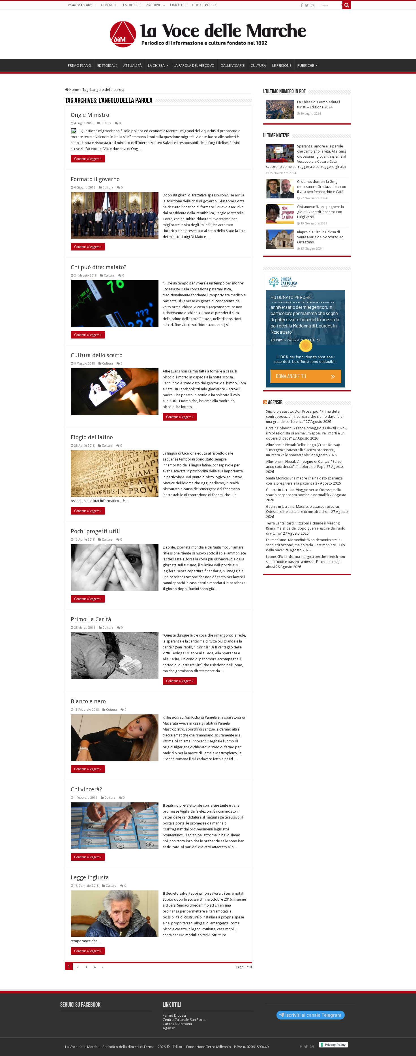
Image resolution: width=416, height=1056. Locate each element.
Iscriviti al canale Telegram (313, 1015)
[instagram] (312, 5)
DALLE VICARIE (233, 65)
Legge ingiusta (90, 877)
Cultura (105, 123)
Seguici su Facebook (80, 1005)
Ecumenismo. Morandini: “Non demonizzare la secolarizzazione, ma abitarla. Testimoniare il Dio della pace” (305, 545)
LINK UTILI (178, 5)
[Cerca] (346, 5)
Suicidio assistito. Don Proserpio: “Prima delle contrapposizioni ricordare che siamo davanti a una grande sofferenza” (304, 416)
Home (73, 89)
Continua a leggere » (88, 159)
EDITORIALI (107, 65)
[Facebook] (301, 5)
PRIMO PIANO (79, 65)
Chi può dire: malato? (98, 267)
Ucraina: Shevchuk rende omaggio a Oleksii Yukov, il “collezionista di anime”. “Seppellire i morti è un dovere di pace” (306, 433)
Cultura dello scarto (97, 355)
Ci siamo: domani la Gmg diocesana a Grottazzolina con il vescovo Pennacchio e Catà (321, 186)
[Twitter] (307, 5)
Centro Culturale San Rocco (185, 1020)
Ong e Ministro (90, 115)
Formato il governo (95, 179)
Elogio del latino (92, 437)
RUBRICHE (305, 65)
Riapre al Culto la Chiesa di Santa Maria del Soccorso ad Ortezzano (320, 237)
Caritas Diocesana (177, 1024)
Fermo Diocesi (174, 1015)
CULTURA (258, 65)
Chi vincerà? (86, 789)
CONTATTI (109, 5)
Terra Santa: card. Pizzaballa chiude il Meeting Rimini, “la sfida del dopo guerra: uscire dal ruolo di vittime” (305, 528)
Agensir (275, 403)
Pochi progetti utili (95, 531)
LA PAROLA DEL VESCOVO (194, 65)
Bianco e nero (88, 701)
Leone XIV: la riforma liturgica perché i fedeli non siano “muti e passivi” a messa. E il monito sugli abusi (305, 561)
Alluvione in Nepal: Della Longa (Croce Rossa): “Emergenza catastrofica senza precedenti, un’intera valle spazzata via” (303, 450)
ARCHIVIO (154, 5)
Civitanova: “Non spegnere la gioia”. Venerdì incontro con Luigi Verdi (320, 212)
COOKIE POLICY (204, 5)
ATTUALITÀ (132, 65)
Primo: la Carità (91, 619)
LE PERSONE (281, 65)
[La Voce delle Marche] (208, 34)
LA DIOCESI (132, 5)
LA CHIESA (156, 65)
